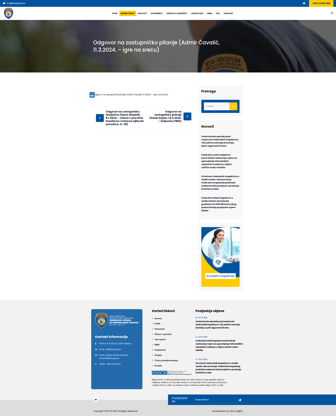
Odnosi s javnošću (176, 13)
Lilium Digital (236, 411)
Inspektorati (128, 13)
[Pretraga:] (220, 106)
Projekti (158, 355)
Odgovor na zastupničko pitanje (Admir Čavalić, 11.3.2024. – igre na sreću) (130, 94)
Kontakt (228, 13)
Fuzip (114, 13)
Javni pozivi (197, 13)
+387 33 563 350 (321, 3)
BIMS (209, 13)
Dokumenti (156, 13)
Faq (218, 13)
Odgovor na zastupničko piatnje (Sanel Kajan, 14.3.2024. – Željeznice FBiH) (165, 116)
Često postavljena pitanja (166, 360)
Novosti (142, 13)
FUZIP (157, 324)
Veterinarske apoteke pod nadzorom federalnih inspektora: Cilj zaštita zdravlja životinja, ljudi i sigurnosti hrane (220, 141)
